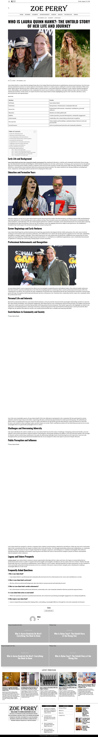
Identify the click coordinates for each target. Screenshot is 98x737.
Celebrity (50, 17)
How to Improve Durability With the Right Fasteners (49, 688)
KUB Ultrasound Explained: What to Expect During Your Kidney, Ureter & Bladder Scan (86, 686)
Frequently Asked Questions (17, 148)
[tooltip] (38, 619)
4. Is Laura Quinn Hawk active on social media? (23, 153)
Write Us (61, 713)
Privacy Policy (62, 708)
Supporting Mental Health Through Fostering (85, 728)
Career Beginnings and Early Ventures (19, 137)
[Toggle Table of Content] (34, 132)
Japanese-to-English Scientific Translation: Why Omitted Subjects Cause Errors (11, 689)
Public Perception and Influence (17, 145)
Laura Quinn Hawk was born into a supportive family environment (26, 162)
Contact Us (62, 715)
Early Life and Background (16, 133)
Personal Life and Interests (16, 140)
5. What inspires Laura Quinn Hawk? (21, 155)
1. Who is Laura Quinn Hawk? (19, 149)
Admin (13, 80)
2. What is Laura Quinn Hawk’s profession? (22, 151)
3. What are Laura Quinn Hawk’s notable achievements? (25, 152)
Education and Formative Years (17, 135)
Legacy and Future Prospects (17, 146)
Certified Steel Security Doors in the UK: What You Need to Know (29, 688)
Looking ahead (12, 560)
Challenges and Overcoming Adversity (19, 143)
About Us (61, 710)
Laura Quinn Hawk (49, 610)
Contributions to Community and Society (20, 141)
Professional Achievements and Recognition (20, 138)
